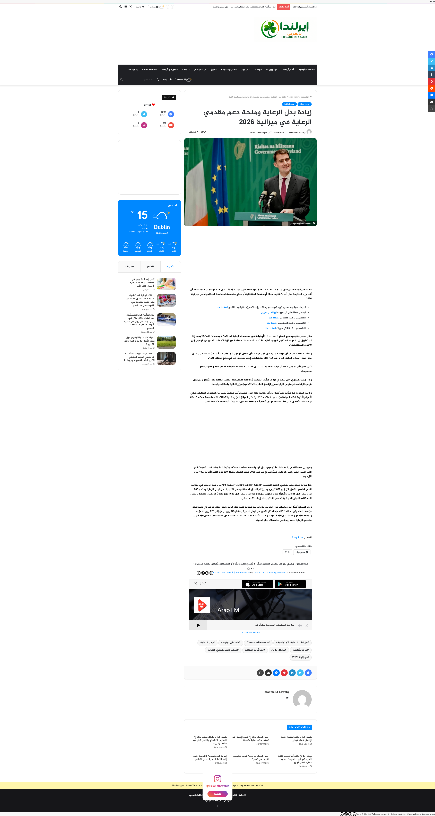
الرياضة (258, 70)
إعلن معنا (132, 70)
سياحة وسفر (200, 70)
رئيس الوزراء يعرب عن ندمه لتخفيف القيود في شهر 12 (251, 757)
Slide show (294, 97)
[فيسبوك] (308, 672)
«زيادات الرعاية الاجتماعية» (291, 642)
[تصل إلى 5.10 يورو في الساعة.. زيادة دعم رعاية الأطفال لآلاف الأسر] (166, 284)
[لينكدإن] (292, 672)
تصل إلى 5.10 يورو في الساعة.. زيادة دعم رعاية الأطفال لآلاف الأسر (142, 282)
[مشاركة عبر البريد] (268, 672)
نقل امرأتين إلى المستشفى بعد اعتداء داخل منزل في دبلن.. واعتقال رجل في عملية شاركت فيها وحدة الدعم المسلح (220, 7)
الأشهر (150, 267)
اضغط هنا (270, 328)
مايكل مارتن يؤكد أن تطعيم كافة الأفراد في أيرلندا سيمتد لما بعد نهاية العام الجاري (295, 759)
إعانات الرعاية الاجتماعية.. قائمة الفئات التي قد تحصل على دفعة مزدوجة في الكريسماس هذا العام (140, 300)
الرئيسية (305, 97)
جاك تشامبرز (300, 650)
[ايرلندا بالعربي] (285, 29)
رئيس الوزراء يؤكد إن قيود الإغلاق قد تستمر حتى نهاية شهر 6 (250, 738)
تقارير (213, 70)
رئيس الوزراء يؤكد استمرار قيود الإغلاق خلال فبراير (296, 738)
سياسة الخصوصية (212, 801)
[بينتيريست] (284, 672)
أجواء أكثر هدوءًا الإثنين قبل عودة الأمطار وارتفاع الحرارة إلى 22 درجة (139, 341)
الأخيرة (170, 267)
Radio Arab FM (149, 70)
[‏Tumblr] (431, 74)
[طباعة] (260, 672)
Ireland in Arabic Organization (270, 573)
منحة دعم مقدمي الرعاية (222, 650)
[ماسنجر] (276, 672)
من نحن (227, 801)
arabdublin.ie (243, 573)
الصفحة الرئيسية (307, 70)
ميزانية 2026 (299, 657)
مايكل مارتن (278, 650)
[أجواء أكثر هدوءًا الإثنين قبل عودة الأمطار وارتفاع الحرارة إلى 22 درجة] (166, 342)
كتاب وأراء (245, 70)
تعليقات (129, 267)
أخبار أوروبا (273, 70)
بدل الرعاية (206, 642)
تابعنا (217, 794)
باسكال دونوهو (230, 642)
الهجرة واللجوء (230, 70)
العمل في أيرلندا (170, 70)
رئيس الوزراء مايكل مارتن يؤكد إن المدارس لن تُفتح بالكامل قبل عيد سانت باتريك (210, 740)
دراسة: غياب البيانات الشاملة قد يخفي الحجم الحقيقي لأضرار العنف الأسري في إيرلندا (139, 357)
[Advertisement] (183, 37)
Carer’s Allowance (257, 642)
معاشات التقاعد (254, 650)
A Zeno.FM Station (250, 633)
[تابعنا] (217, 780)
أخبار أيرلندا (288, 70)
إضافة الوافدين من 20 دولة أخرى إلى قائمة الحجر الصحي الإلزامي (210, 757)
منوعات (186, 70)
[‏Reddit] (431, 88)
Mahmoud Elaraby (297, 132)
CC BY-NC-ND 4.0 (224, 573)
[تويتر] (300, 672)
